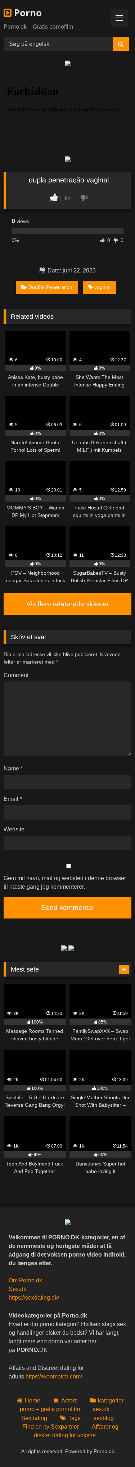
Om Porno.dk (25, 1280)
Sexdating (34, 1418)
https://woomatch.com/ (54, 1376)
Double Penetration (50, 287)
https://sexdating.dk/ (34, 1298)
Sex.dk (17, 1289)
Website (14, 829)
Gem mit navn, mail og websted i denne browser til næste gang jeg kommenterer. (65, 882)
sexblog (104, 1418)
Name (13, 768)
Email (13, 799)
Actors (69, 1400)
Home (32, 1400)
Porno (27, 12)
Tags (74, 1418)
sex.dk (101, 1409)
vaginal (102, 287)
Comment (16, 675)
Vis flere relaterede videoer (67, 604)
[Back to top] (113, 1446)
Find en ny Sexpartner (50, 1427)
